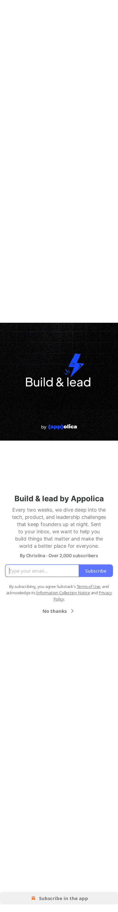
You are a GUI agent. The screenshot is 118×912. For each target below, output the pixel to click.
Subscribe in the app (63, 898)
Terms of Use (88, 586)
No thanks (54, 611)
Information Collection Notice (63, 593)
